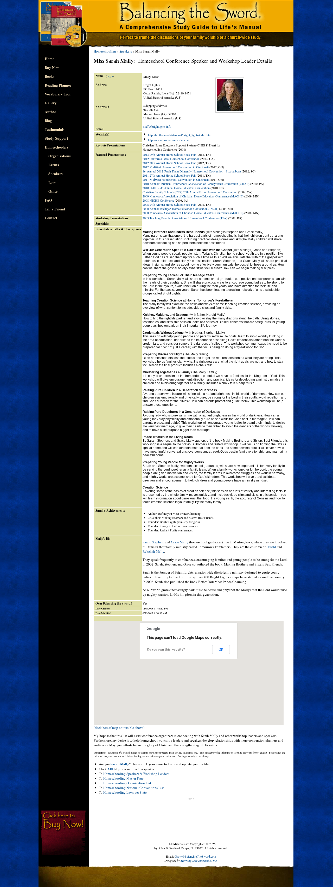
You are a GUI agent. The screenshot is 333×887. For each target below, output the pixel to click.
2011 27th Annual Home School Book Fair (169, 175)
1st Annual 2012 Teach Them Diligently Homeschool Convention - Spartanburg (192, 171)
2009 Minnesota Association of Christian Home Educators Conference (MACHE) (193, 196)
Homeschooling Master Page (123, 778)
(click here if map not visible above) (119, 727)
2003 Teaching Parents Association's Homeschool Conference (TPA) (185, 218)
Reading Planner (58, 85)
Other (51, 191)
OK (221, 649)
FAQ (48, 200)
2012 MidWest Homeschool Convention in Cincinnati (176, 167)
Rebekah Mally (153, 551)
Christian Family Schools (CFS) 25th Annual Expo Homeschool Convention (190, 192)
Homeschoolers (56, 147)
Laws (50, 182)
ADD (110, 768)
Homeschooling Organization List (127, 783)
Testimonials (54, 129)
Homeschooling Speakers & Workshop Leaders (136, 773)
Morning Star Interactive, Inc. (199, 860)
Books (49, 76)
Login (110, 76)
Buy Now (52, 67)
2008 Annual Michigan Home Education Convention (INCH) (180, 209)
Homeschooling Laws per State (125, 792)
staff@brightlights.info (157, 126)
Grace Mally (179, 542)
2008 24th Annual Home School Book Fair (169, 204)
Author (50, 111)
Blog (48, 120)
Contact (51, 218)
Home (49, 58)
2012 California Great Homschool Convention (171, 159)
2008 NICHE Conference (158, 200)
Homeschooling (105, 51)
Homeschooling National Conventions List (133, 787)
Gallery (50, 103)
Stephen (157, 542)
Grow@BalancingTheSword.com (195, 856)
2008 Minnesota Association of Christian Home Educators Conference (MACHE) (193, 213)
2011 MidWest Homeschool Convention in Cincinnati (176, 179)
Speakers (53, 173)
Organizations (58, 156)
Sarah (146, 542)
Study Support (56, 138)
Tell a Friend (55, 209)
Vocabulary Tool (58, 94)
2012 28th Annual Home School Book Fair (169, 163)
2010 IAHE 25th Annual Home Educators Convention (176, 188)
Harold (271, 546)
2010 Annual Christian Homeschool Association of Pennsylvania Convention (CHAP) (196, 184)
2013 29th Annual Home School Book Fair (169, 154)
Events (52, 165)
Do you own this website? (166, 649)
